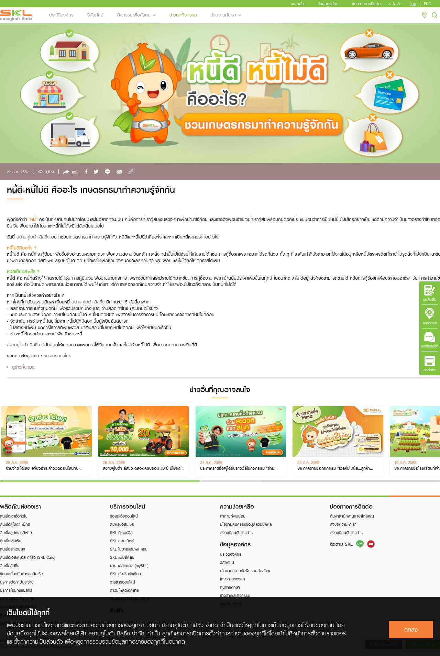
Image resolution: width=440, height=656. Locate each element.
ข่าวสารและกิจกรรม (235, 595)
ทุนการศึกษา (230, 587)
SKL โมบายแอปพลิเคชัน (128, 549)
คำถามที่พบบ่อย (232, 516)
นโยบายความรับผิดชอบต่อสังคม (246, 570)
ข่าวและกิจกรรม (183, 15)
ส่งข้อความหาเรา (343, 524)
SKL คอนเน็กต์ (122, 540)
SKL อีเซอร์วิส (121, 532)
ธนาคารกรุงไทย (58, 355)
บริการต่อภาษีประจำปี (17, 582)
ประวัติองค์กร (61, 15)
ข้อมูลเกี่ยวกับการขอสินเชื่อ (21, 573)
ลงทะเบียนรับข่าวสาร (236, 532)
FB (371, 544)
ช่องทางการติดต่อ (366, 3)
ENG (427, 4)
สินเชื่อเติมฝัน (10, 540)
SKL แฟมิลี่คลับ (122, 557)
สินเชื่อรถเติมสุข (12, 549)
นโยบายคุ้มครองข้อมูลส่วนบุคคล (246, 524)
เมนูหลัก (297, 3)
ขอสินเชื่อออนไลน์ (124, 516)
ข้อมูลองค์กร (328, 3)
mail (119, 171)
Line (360, 544)
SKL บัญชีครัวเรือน (125, 573)
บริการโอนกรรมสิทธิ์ (16, 590)
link (130, 171)
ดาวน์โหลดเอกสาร (124, 590)
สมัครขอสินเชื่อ (122, 524)
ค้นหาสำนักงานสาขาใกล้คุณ (352, 516)
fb (86, 171)
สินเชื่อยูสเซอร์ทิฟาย (16, 532)
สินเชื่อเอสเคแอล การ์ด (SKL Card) (27, 557)
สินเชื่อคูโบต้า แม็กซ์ (15, 524)
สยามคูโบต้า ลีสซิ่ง (33, 237)
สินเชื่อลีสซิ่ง (9, 565)
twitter (96, 171)
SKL (16, 15)
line (107, 171)
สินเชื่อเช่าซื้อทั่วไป (14, 516)
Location (424, 15)
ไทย (413, 4)
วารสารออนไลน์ (122, 582)
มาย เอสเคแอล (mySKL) (129, 565)
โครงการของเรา (232, 579)
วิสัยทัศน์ (95, 15)
